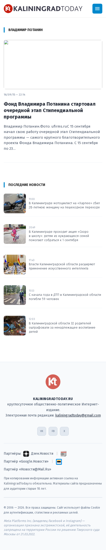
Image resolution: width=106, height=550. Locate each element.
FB (53, 431)
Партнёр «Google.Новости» (26, 461)
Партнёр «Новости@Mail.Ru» (27, 469)
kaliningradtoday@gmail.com (78, 415)
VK (41, 431)
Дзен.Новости (42, 453)
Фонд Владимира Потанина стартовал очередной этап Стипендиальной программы (50, 110)
